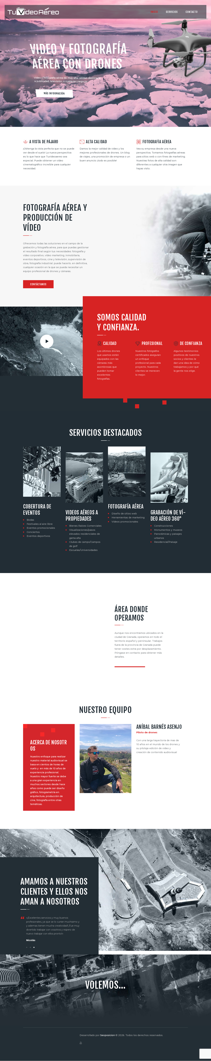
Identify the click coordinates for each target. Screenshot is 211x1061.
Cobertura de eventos (37, 509)
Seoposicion (107, 1035)
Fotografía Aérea (126, 506)
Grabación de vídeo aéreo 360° (168, 515)
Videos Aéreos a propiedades (82, 515)
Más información (54, 93)
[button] (26, 947)
